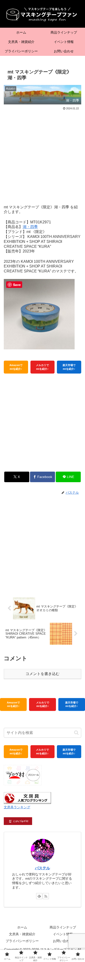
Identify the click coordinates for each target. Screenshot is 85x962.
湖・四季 (30, 227)
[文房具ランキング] (27, 798)
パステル (42, 868)
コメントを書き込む (43, 674)
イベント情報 (63, 934)
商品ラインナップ (63, 927)
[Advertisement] (42, 156)
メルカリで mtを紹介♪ (42, 367)
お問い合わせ (63, 941)
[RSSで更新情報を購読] (46, 896)
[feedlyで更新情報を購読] (39, 896)
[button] (76, 732)
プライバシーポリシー (22, 941)
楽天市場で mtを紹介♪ (69, 367)
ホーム (22, 927)
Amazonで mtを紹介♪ (15, 367)
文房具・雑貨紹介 (22, 934)
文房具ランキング (17, 807)
